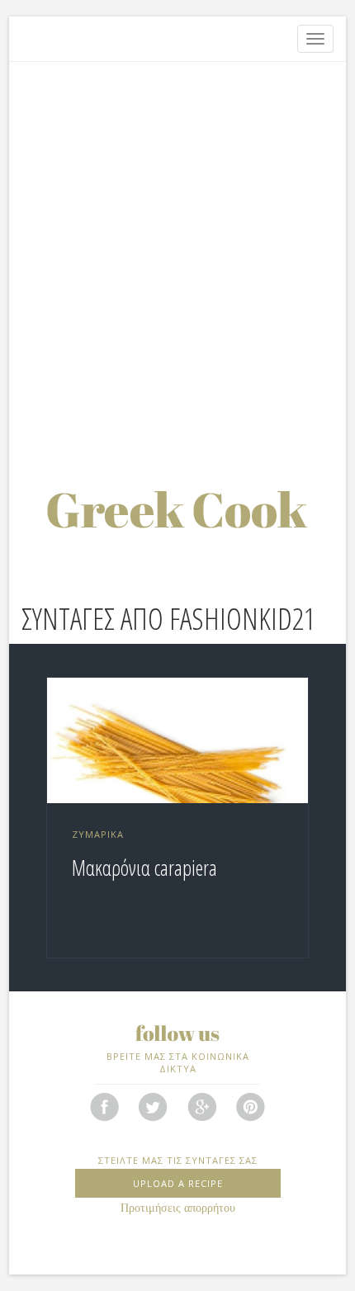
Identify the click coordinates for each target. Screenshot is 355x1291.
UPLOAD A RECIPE (178, 1183)
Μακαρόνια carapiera (144, 868)
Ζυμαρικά (98, 834)
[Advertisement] (177, 255)
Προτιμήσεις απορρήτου (178, 1208)
